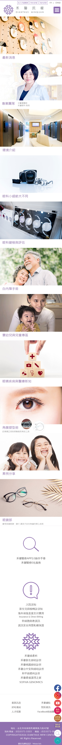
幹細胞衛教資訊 (31, 621)
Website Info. (37, 744)
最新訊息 (16, 703)
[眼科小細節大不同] (31, 178)
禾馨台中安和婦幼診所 (31, 669)
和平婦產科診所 (31, 673)
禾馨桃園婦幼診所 (31, 665)
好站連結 (16, 707)
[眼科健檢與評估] (31, 225)
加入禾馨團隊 (23, 3)
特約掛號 (33, 3)
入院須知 (31, 604)
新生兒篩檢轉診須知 (31, 609)
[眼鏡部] (31, 502)
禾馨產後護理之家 (31, 678)
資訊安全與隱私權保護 (31, 625)
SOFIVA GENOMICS (31, 682)
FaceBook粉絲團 (45, 712)
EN (51, 3)
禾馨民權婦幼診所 (24, 10)
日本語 (58, 3)
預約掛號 (43, 3)
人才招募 (16, 712)
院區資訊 (45, 707)
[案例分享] (31, 456)
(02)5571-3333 (24, 732)
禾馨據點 (45, 703)
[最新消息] (31, 39)
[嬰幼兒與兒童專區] (31, 317)
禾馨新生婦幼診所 (31, 660)
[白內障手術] (31, 271)
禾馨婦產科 (31, 656)
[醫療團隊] (31, 86)
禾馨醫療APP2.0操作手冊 (31, 558)
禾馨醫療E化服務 (31, 563)
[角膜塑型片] (31, 410)
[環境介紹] (31, 132)
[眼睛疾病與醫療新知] (31, 363)
